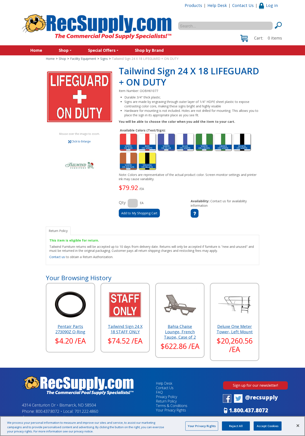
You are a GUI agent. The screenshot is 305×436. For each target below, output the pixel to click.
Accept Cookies (268, 426)
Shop (64, 50)
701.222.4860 (86, 411)
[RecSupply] (96, 26)
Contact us (57, 257)
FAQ (159, 392)
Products (193, 5)
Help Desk (217, 5)
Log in (272, 5)
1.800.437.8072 (248, 410)
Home (36, 50)
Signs (104, 58)
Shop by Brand (149, 50)
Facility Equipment (83, 58)
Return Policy (166, 401)
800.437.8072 (47, 411)
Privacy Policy (166, 396)
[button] (261, 38)
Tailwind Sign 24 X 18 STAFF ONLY (125, 329)
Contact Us (243, 5)
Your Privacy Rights (202, 426)
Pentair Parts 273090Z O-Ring (70, 329)
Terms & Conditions (171, 405)
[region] (152, 426)
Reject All (236, 426)
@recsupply (261, 397)
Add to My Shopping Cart (139, 213)
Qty (122, 202)
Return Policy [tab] (58, 231)
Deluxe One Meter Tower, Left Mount (235, 329)
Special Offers (101, 50)
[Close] (298, 425)
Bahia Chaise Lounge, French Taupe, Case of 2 (180, 332)
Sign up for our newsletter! (255, 385)
